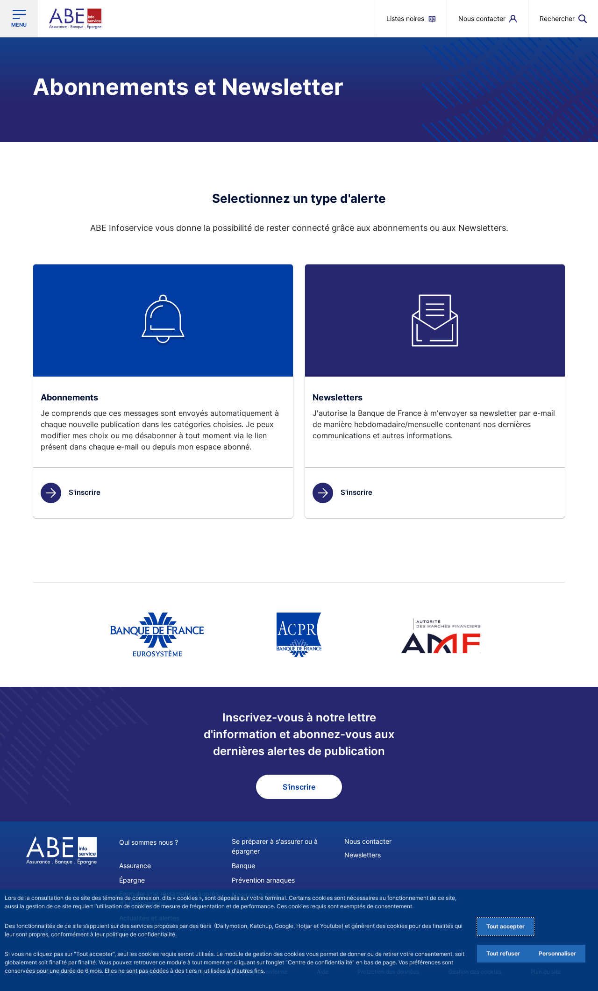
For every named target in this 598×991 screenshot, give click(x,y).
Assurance (135, 866)
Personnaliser (557, 953)
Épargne (132, 880)
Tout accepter (505, 926)
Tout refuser (503, 953)
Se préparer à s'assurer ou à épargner (275, 846)
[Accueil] (61, 850)
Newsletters (362, 855)
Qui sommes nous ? (148, 842)
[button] (563, 18)
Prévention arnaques (263, 880)
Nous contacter (368, 841)
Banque (243, 866)
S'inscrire (84, 492)
